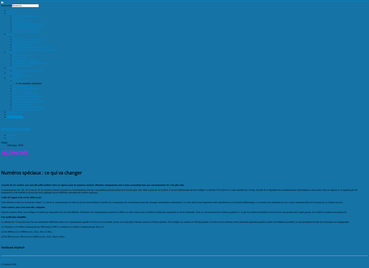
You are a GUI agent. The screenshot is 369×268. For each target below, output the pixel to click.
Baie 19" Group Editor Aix (25, 94)
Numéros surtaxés (15, 117)
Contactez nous (14, 114)
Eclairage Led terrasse (23, 104)
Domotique (12, 68)
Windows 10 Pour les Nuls (25, 60)
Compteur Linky (20, 21)
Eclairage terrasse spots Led (25, 29)
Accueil (10, 11)
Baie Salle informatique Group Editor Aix (32, 47)
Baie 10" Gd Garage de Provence (28, 39)
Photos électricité (20, 81)
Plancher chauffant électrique (26, 16)
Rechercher (6, 5)
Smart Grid (18, 18)
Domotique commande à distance (28, 70)
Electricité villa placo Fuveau (26, 99)
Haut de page (7, 259)
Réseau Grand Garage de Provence (29, 107)
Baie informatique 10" (23, 86)
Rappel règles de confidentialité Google (31, 62)
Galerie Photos (13, 78)
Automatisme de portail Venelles (27, 96)
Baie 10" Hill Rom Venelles (25, 42)
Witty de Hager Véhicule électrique (29, 23)
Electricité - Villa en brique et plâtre (29, 26)
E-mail (10, 138)
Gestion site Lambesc (22, 75)
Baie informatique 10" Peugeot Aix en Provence (35, 49)
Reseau (10, 34)
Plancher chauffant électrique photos (29, 101)
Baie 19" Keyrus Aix (22, 44)
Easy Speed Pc (19, 57)
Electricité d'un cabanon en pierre (28, 109)
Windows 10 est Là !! (22, 55)
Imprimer (11, 135)
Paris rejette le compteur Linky (27, 31)
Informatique (13, 52)
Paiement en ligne (15, 112)
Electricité (11, 13)
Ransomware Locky (22, 65)
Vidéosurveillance (15, 73)
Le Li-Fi (16, 36)
